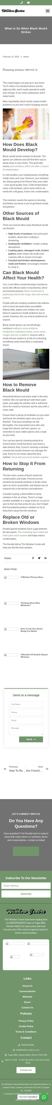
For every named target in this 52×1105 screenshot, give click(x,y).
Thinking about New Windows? (30, 604)
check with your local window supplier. (30, 457)
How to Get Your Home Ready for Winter (31, 630)
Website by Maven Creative (26, 1100)
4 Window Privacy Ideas (32, 577)
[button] (48, 11)
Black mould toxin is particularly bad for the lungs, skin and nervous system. (25, 294)
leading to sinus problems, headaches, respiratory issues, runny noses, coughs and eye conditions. (24, 331)
